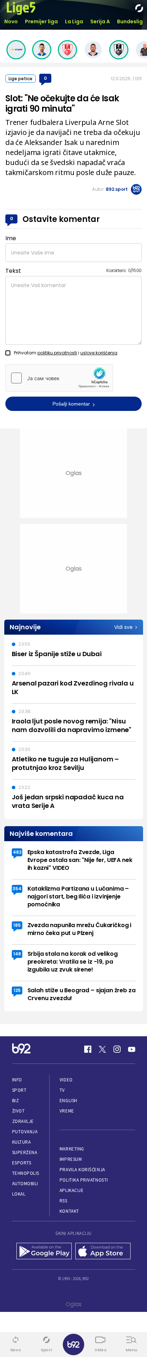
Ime (10, 238)
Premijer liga (41, 21)
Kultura (21, 1142)
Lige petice (20, 79)
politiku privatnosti (57, 353)
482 (17, 852)
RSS (63, 1201)
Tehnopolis (25, 1173)
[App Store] (103, 1252)
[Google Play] (44, 1252)
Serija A (100, 21)
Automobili (25, 1184)
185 (17, 925)
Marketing (72, 1149)
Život (18, 1111)
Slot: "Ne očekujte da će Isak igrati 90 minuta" (62, 103)
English (68, 1100)
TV (62, 1090)
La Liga (74, 21)
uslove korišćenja (98, 353)
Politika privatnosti (84, 1180)
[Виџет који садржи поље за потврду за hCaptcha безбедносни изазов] (59, 378)
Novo (11, 21)
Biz (15, 1100)
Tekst (13, 270)
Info (17, 1080)
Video (66, 1080)
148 (17, 954)
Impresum (71, 1159)
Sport (19, 1090)
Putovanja (25, 1132)
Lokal (19, 1194)
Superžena (24, 1152)
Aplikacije (71, 1190)
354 (16, 889)
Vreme (67, 1111)
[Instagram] (117, 1049)
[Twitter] (102, 1049)
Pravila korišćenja (82, 1170)
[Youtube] (131, 1049)
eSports (21, 1163)
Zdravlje (23, 1121)
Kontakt (69, 1211)
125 (17, 990)
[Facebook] (87, 1049)
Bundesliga (131, 21)
